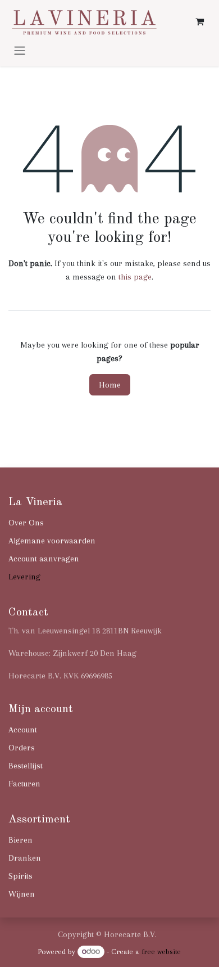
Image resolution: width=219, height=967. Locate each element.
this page (135, 277)
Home (110, 385)
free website (161, 951)
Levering (24, 577)
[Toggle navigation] (19, 50)
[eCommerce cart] (199, 21)
